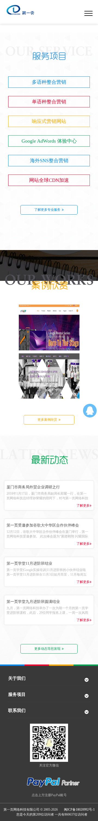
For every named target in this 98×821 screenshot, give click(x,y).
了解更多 (83, 505)
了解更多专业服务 (47, 210)
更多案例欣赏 (47, 420)
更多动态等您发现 (47, 649)
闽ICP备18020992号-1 (79, 809)
